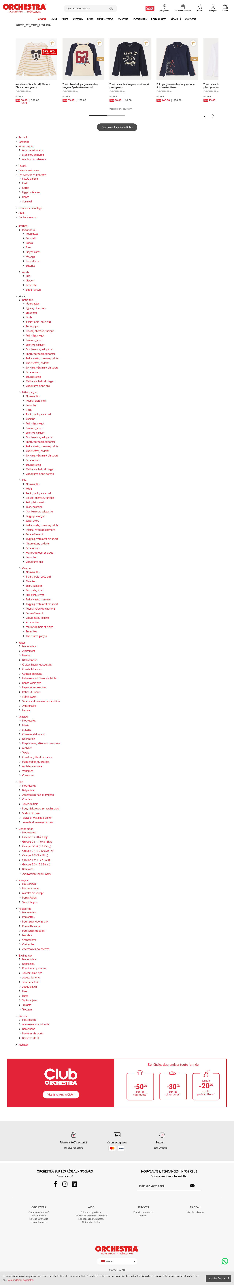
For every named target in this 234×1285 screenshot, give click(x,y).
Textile (25, 752)
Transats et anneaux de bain (37, 822)
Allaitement (28, 651)
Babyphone (28, 1029)
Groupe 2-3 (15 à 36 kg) (36, 864)
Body (29, 317)
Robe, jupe (32, 326)
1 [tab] (98, 115)
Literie (25, 725)
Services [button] (143, 1207)
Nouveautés (32, 303)
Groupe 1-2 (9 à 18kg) (35, 855)
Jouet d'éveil (29, 986)
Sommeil (78, 18)
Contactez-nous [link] (39, 1222)
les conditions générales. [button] (21, 1280)
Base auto (27, 869)
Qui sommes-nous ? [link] (39, 1212)
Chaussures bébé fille (38, 386)
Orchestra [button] (38, 1207)
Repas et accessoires (34, 687)
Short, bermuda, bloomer (40, 354)
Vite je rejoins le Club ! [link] (61, 1094)
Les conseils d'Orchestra (32, 175)
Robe (29, 488)
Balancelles (28, 963)
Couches (27, 799)
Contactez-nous (27, 217)
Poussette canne (31, 926)
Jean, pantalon (34, 507)
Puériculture (28, 230)
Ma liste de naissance (34, 159)
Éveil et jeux (158, 18)
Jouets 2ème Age (32, 973)
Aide (21, 212)
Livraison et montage (30, 208)
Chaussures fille (34, 561)
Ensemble (31, 312)
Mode (54, 18)
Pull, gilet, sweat (35, 335)
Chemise (30, 419)
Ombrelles (28, 944)
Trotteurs (27, 1009)
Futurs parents (30, 178)
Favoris (23, 166)
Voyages (123, 18)
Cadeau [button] (195, 1207)
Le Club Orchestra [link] (38, 1218)
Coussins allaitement (33, 734)
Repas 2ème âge (31, 683)
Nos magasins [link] (39, 1215)
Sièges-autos (105, 18)
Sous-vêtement (34, 534)
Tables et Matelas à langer (37, 817)
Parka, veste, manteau (38, 599)
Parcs (25, 995)
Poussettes (140, 18)
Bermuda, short (35, 590)
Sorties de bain (30, 813)
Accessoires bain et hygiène (38, 794)
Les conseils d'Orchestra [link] (91, 1218)
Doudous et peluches (34, 968)
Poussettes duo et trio (35, 921)
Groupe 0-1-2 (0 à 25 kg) (36, 846)
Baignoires (28, 790)
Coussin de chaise (32, 673)
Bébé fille (31, 285)
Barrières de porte (33, 1033)
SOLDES (42, 18)
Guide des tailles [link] (91, 1222)
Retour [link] (143, 1215)
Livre (25, 991)
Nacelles (27, 935)
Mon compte (26, 146)
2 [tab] (116, 115)
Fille (28, 276)
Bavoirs (26, 655)
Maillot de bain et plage (39, 381)
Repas (65, 18)
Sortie (25, 187)
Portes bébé (29, 897)
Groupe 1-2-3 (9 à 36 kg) (36, 860)
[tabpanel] (36, 74)
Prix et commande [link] (143, 1212)
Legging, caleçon (35, 344)
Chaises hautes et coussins (37, 664)
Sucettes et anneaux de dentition (41, 701)
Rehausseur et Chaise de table (39, 678)
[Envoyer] (194, 1186)
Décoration (28, 739)
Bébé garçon (33, 289)
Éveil (24, 183)
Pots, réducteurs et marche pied (40, 808)
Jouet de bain (30, 804)
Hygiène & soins (31, 192)
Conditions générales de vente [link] (91, 1215)
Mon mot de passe (33, 154)
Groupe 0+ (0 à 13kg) (35, 837)
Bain (90, 18)
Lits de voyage (30, 888)
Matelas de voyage (33, 893)
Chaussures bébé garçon (40, 474)
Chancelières (29, 940)
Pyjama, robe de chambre (40, 529)
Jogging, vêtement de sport (42, 367)
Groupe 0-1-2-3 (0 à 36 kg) (38, 850)
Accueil (23, 137)
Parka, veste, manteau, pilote (42, 358)
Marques (190, 18)
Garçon (30, 280)
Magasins (24, 142)
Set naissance (33, 376)
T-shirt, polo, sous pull (38, 322)
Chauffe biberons (31, 669)
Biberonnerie (29, 660)
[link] (150, 8)
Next (213, 116)
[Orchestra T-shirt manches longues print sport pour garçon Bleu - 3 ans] (130, 59)
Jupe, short (32, 520)
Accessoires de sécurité (35, 1024)
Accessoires (32, 372)
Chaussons (28, 775)
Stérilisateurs (29, 696)
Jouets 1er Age (31, 977)
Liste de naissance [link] (195, 1212)
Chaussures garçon (36, 636)
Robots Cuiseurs (31, 692)
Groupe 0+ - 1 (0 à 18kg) (37, 841)
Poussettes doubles (33, 930)
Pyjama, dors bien (36, 308)
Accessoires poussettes (35, 949)
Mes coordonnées (32, 150)
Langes (26, 710)
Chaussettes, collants (37, 363)
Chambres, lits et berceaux (37, 757)
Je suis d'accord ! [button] (218, 1278)
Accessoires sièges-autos (36, 873)
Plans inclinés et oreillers (36, 761)
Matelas (26, 729)
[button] (52, 43)
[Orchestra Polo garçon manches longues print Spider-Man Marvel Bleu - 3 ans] (177, 59)
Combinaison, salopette (39, 349)
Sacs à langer (29, 902)
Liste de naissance (29, 170)
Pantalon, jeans (34, 340)
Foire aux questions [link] (91, 1212)
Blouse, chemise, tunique (40, 331)
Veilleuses (27, 771)
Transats (26, 1005)
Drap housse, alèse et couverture (41, 743)
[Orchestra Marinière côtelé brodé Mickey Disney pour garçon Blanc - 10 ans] (36, 59)
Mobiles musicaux (32, 766)
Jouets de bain (30, 982)
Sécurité (176, 18)
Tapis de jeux (29, 1000)
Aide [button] (91, 1207)
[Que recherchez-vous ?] (111, 8)
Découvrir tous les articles (117, 127)
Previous (204, 116)
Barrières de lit (30, 1038)
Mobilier (27, 748)
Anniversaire (29, 705)
